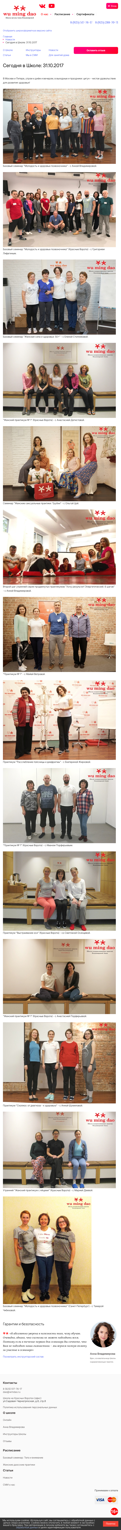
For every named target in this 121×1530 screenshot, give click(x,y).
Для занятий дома (59, 55)
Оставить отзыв (96, 50)
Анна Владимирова (14, 1426)
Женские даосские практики (19, 1464)
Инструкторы (33, 50)
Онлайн (7, 1419)
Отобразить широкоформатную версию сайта (27, 30)
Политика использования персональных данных (30, 1407)
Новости (10, 39)
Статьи (7, 55)
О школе (9, 1413)
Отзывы (7, 1441)
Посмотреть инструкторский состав (23, 1356)
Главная (7, 36)
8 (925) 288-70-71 (106, 22)
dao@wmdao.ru (11, 1391)
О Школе (8, 50)
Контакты (10, 1383)
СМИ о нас (9, 1484)
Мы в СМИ (32, 55)
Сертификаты (85, 14)
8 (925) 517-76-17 (81, 22)
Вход (113, 6)
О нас (44, 14)
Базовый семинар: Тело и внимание (23, 1457)
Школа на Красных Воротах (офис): (22, 1398)
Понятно (110, 1523)
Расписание (62, 14)
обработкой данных (27, 1527)
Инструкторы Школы (14, 1434)
